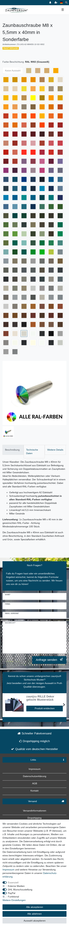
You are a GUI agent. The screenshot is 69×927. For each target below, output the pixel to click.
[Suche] (66, 2)
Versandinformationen (34, 810)
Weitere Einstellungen (14, 900)
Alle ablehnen (34, 913)
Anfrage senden (46, 659)
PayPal (11, 893)
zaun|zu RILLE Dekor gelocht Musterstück (40, 698)
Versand (32, 801)
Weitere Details (55, 449)
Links (33, 759)
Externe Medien (16, 886)
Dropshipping (34, 817)
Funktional (13, 896)
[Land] (61, 2)
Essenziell (13, 882)
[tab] (13, 450)
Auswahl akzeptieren (35, 920)
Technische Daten (32, 451)
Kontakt (34, 790)
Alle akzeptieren (34, 907)
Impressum (35, 769)
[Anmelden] (50, 2)
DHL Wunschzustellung (20, 889)
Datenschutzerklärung (34, 776)
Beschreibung (12, 449)
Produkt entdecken (45, 708)
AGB (34, 783)
